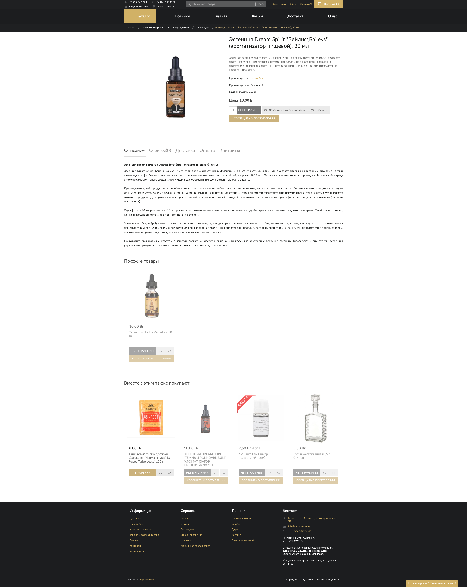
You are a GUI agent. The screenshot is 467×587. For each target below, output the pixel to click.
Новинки (182, 16)
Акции (257, 16)
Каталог (143, 16)
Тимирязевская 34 (166, 6)
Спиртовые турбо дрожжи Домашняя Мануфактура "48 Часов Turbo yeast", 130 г (149, 458)
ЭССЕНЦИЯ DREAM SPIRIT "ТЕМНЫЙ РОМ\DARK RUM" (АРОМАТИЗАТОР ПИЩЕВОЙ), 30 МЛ (205, 460)
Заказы (236, 524)
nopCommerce (147, 579)
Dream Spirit (258, 78)
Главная (220, 16)
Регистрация (279, 4)
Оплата (134, 540)
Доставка (295, 16)
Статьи (185, 524)
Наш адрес (136, 524)
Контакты (135, 546)
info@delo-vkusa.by (138, 6)
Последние (187, 529)
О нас (332, 16)
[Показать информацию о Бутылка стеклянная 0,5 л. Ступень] (316, 418)
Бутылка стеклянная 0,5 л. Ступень (312, 456)
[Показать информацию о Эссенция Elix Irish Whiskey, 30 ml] (151, 297)
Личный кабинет (241, 518)
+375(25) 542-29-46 (138, 2)
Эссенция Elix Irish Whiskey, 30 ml (150, 334)
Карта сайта (137, 551)
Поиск (184, 518)
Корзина (236, 535)
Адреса (236, 529)
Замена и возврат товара (144, 535)
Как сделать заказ (140, 529)
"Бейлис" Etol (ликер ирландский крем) (253, 456)
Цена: (234, 100)
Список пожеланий (243, 540)
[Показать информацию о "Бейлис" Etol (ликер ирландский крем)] (261, 418)
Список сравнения (191, 535)
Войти (293, 4)
